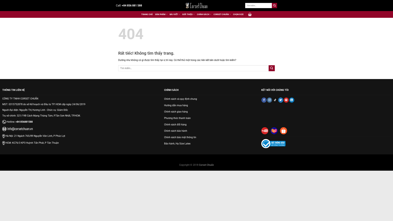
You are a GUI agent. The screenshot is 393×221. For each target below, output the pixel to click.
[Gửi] (274, 5)
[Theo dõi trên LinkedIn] (291, 100)
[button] (250, 14)
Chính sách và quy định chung (180, 98)
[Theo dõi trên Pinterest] (286, 100)
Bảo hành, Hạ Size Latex (177, 143)
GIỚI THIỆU (187, 14)
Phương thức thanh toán (177, 118)
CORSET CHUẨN (221, 14)
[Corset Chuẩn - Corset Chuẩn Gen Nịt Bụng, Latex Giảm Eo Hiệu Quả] (196, 5)
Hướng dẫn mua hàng (176, 105)
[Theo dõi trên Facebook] (264, 100)
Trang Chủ (147, 14)
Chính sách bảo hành (175, 130)
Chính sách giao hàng (176, 111)
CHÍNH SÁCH (203, 14)
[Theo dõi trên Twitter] (280, 100)
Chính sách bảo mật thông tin (180, 137)
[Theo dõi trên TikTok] (275, 100)
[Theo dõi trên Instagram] (269, 100)
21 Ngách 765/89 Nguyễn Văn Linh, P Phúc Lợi (39, 135)
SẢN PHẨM (160, 14)
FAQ (208, 161)
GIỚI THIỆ (187, 161)
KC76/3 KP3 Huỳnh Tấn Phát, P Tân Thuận (35, 142)
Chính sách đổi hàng (175, 124)
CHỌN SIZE (238, 14)
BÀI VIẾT (174, 14)
